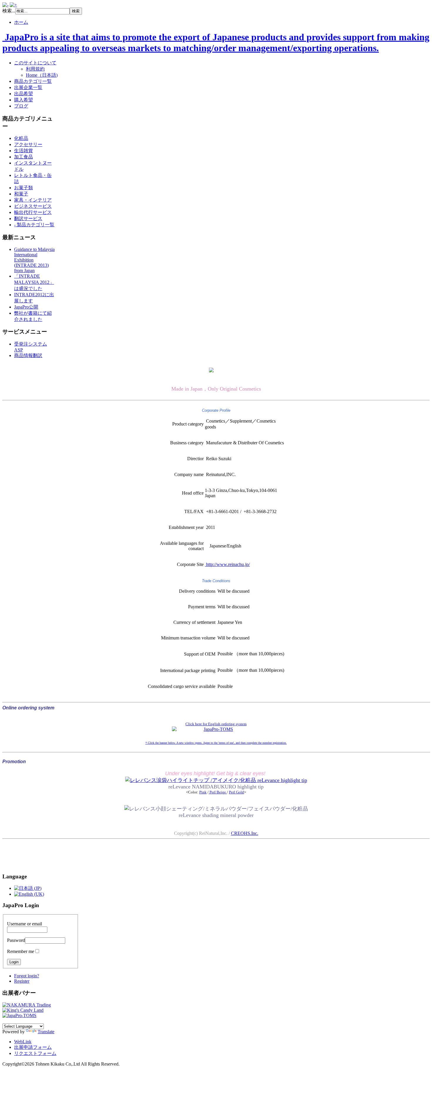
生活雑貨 (23, 150)
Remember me (20, 951)
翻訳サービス (28, 218)
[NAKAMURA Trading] (26, 1004)
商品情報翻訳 (28, 355)
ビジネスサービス (33, 206)
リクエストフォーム (35, 1053)
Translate (46, 1031)
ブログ (21, 105)
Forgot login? (26, 975)
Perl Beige (218, 792)
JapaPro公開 (26, 306)
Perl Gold (236, 792)
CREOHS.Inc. (244, 833)
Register (21, 981)
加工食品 (23, 156)
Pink (203, 792)
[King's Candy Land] (22, 1010)
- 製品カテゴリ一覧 (34, 224)
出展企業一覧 (28, 87)
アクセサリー (28, 144)
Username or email (24, 923)
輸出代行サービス (33, 212)
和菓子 (21, 193)
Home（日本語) (42, 75)
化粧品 (21, 138)
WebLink (22, 1041)
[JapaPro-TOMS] (19, 1015)
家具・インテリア (33, 199)
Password (16, 940)
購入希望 (23, 99)
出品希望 (23, 93)
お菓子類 (23, 187)
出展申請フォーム (33, 1047)
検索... (8, 10)
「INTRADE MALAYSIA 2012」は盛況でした (34, 282)
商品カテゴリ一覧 (33, 81)
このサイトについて (35, 62)
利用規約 (35, 68)
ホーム (21, 22)
